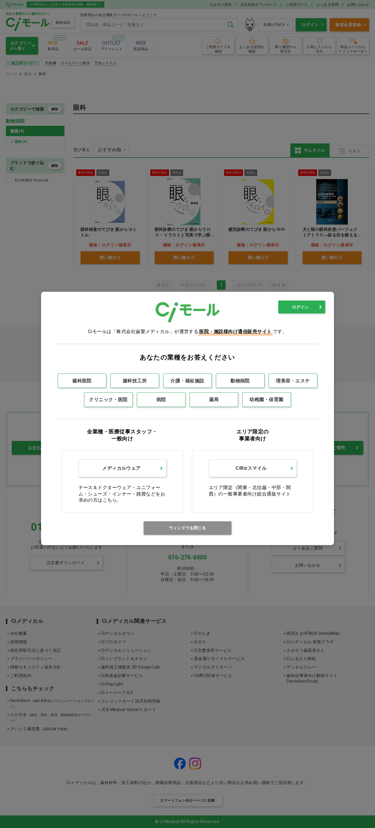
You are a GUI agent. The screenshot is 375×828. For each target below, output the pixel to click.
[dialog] (187, 418)
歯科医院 (82, 381)
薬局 (214, 399)
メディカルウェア (121, 468)
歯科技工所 (135, 381)
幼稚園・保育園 (266, 399)
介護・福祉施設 (187, 381)
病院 (161, 399)
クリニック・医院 (108, 399)
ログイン (300, 307)
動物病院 (240, 381)
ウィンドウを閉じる (187, 527)
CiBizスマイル (251, 468)
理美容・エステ (293, 381)
